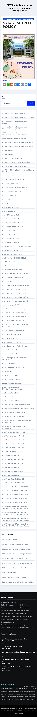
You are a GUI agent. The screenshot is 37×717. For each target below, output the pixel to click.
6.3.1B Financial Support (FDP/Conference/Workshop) (12, 388)
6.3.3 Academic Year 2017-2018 (13, 436)
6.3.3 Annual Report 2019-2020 (13, 463)
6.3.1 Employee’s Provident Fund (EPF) (15, 289)
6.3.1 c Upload (7, 281)
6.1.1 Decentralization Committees (14, 139)
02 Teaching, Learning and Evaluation (15, 544)
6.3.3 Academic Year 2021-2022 (13, 452)
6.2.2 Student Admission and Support (15, 274)
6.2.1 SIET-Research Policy (11, 215)
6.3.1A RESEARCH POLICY (11, 383)
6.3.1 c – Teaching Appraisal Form (13, 277)
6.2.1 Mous (5, 203)
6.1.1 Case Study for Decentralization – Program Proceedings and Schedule (15, 134)
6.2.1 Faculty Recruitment (11, 184)
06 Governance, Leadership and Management (18, 19)
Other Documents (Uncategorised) (14, 577)
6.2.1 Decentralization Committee (13, 180)
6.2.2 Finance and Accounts (12, 270)
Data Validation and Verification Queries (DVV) (18, 582)
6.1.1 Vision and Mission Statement (14, 166)
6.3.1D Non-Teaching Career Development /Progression (16, 421)
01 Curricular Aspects (9, 540)
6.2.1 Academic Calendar (10, 176)
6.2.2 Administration (9, 262)
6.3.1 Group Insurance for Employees (14, 317)
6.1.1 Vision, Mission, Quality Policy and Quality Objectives (18, 171)
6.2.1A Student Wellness (10, 242)
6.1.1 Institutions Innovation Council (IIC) (16, 162)
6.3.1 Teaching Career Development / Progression (15, 359)
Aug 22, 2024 (7, 643)
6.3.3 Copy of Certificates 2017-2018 (15, 487)
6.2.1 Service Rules (8, 211)
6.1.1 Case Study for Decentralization (15, 113)
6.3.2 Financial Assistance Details (14, 432)
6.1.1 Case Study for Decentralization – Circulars (15, 122)
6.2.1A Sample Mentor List (11, 238)
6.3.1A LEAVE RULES (9, 364)
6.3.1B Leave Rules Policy (10, 393)
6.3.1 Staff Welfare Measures (12, 350)
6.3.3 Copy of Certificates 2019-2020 (15, 495)
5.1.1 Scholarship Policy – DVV (12, 646)
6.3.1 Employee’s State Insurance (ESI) (15, 297)
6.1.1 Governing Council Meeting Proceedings (17, 142)
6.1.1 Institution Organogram (12, 158)
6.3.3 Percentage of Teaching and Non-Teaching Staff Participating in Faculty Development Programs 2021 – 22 (16, 519)
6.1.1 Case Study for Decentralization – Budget (18, 117)
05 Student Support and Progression (15, 558)
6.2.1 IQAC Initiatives (9, 195)
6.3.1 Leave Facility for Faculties (13, 320)
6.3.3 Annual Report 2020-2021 (13, 467)
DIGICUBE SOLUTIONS (18, 713)
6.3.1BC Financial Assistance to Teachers (16, 405)
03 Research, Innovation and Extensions (16, 549)
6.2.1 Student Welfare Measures (13, 219)
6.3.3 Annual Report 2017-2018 (13, 455)
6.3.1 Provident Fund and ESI (12, 342)
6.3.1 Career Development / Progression (16, 285)
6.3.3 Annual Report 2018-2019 (13, 459)
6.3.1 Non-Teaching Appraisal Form (14, 330)
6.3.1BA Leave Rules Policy (11, 401)
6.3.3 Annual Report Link (10, 475)
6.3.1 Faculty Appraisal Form (12, 305)
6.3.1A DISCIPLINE (8, 371)
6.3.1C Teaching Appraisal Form (13, 416)
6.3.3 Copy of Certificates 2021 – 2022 (15, 502)
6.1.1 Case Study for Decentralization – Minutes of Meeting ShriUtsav (15, 128)
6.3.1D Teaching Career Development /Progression (15, 427)
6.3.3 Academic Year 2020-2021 (13, 448)
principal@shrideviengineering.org (18, 701)
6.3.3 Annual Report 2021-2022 (13, 471)
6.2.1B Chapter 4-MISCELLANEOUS (14, 258)
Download (6, 80)
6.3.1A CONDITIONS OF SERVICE (13, 367)
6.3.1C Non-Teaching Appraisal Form (14, 412)
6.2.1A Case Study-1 (9, 231)
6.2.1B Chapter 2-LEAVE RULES (13, 250)
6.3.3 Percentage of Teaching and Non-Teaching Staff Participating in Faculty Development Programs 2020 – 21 (16, 513)
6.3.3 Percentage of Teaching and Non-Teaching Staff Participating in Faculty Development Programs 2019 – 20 (16, 507)
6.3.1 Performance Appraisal (11, 334)
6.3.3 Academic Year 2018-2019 (13, 440)
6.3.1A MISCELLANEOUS (10, 375)
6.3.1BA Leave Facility (9, 397)
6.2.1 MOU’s (6, 199)
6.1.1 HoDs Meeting (8, 150)
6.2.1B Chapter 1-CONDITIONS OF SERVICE (16, 246)
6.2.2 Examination (8, 266)
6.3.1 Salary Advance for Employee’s (14, 346)
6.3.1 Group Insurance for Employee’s (14, 309)
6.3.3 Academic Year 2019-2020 (13, 444)
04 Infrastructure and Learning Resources (17, 554)
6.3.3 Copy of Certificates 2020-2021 (15, 498)
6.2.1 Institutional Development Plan (14, 187)
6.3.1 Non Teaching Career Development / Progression (16, 325)
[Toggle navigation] (2, 7)
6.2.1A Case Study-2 (9, 234)
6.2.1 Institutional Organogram (12, 191)
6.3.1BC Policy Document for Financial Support (18, 408)
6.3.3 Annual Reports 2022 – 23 (13, 479)
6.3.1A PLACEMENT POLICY (11, 379)
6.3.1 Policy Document (9, 338)
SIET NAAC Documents (19, 5)
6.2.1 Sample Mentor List (10, 207)
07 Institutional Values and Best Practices (16, 568)
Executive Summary (9, 573)
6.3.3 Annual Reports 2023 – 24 (13, 483)
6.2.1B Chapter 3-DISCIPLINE (12, 254)
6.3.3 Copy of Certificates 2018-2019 (15, 491)
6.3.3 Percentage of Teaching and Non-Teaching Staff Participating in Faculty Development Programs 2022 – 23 (16, 525)
